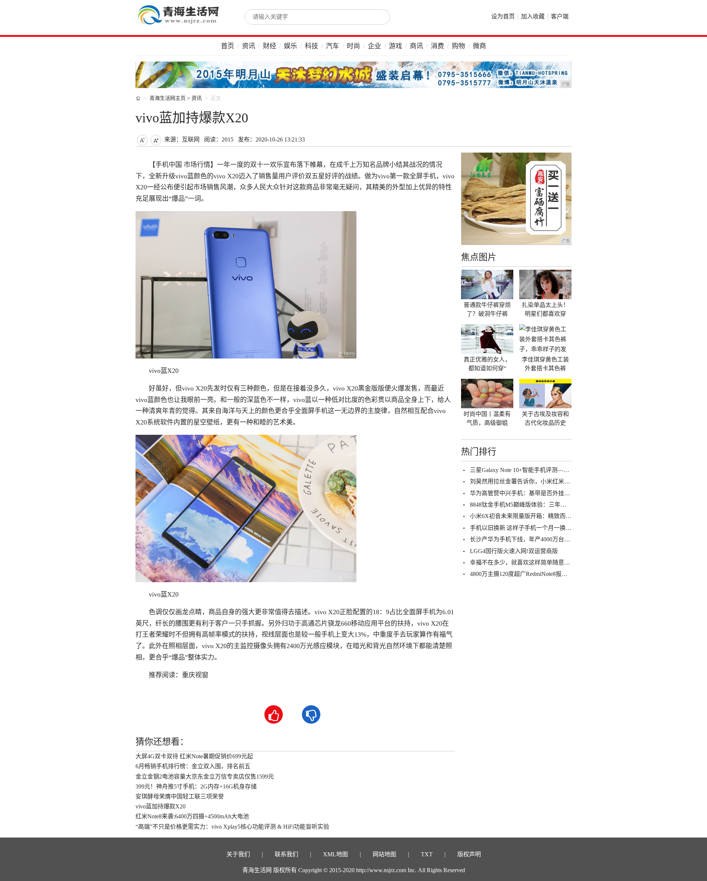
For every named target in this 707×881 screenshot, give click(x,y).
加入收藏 (533, 16)
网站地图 (384, 854)
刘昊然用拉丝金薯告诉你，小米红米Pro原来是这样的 (539, 481)
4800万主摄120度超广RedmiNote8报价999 (523, 574)
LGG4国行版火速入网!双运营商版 (514, 551)
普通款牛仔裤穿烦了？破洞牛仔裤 (487, 309)
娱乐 (290, 46)
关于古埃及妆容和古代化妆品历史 (545, 418)
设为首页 (503, 16)
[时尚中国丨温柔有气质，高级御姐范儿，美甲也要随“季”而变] (487, 393)
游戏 (395, 46)
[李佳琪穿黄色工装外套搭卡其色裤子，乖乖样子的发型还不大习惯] (545, 339)
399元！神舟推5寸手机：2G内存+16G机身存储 (196, 786)
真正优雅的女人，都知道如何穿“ (487, 363)
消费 (437, 46)
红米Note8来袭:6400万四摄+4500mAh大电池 (192, 816)
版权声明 (469, 854)
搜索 (376, 17)
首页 (227, 46)
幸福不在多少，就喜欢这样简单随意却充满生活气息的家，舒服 (552, 562)
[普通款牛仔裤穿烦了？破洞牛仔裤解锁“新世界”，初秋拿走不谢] (487, 284)
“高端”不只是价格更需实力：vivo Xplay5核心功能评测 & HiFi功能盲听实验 (232, 827)
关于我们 (238, 854)
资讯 (248, 46)
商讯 (416, 46)
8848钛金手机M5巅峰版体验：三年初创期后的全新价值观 (544, 504)
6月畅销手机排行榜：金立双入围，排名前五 (193, 766)
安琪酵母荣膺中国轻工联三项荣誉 (180, 796)
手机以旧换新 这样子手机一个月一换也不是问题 (532, 528)
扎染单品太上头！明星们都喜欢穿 (545, 309)
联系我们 (286, 854)
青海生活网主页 (168, 98)
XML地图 (335, 854)
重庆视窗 (195, 675)
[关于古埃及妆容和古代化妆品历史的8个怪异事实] (545, 393)
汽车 (332, 46)
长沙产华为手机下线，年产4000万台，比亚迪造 (532, 539)
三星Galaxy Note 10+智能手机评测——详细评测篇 (534, 470)
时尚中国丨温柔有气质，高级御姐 (487, 418)
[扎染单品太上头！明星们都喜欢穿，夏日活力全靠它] (545, 284)
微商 (479, 46)
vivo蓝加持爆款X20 (161, 806)
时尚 (353, 46)
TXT (427, 854)
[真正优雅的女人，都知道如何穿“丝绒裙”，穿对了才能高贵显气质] (487, 339)
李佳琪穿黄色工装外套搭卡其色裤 (545, 363)
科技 (311, 46)
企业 (374, 46)
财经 (269, 46)
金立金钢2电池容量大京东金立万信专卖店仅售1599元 (205, 776)
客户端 (560, 16)
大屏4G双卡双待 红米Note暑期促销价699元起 (194, 756)
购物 (458, 46)
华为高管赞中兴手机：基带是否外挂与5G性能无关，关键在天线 (553, 493)
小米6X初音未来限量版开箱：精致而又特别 (526, 516)
